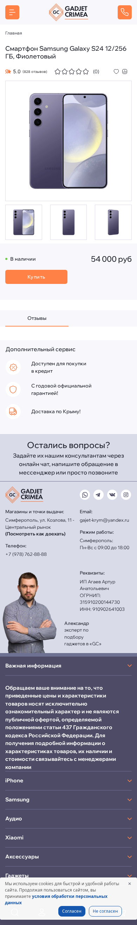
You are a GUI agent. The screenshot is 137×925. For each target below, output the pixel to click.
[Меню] (12, 12)
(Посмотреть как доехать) (35, 533)
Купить (36, 277)
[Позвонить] (125, 12)
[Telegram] (98, 495)
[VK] (112, 495)
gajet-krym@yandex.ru (104, 520)
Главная (13, 33)
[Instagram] (126, 495)
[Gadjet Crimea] (68, 12)
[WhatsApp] (85, 495)
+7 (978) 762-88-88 (26, 554)
